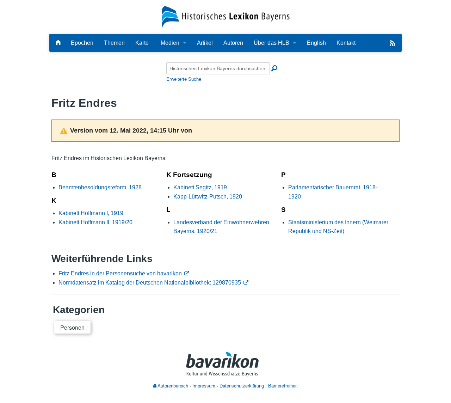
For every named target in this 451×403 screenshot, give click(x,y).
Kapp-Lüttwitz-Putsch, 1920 (207, 197)
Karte (142, 43)
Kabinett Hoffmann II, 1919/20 (95, 222)
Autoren (233, 43)
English (316, 43)
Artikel (205, 43)
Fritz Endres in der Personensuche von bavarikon (120, 273)
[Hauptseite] (58, 43)
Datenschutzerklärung (242, 386)
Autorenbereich (172, 386)
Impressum (203, 386)
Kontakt (346, 43)
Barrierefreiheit (283, 386)
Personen (72, 327)
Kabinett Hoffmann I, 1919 (90, 213)
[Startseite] (225, 16)
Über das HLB (271, 43)
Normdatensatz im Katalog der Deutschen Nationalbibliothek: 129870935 (149, 283)
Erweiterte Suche (183, 79)
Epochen (82, 43)
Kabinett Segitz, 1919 (200, 187)
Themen (114, 43)
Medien (170, 43)
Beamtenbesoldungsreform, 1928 (100, 187)
